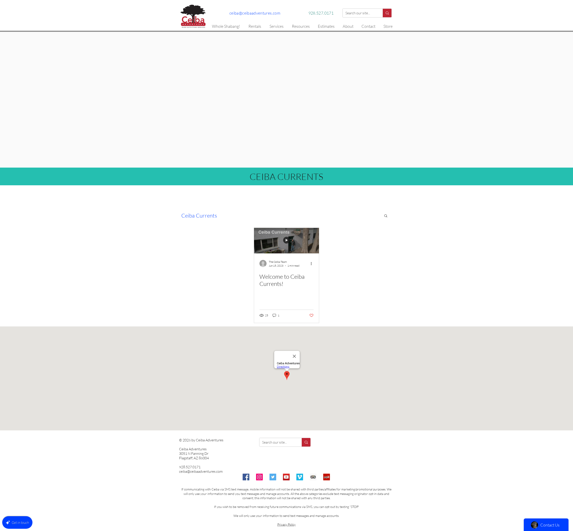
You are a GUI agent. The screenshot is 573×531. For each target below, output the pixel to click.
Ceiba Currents (199, 215)
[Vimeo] (299, 477)
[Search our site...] (387, 13)
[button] (386, 216)
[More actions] (313, 263)
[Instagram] (259, 477)
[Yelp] (326, 477)
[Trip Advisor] (313, 477)
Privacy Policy (286, 524)
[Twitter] (272, 477)
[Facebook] (246, 477)
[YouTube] (286, 477)
